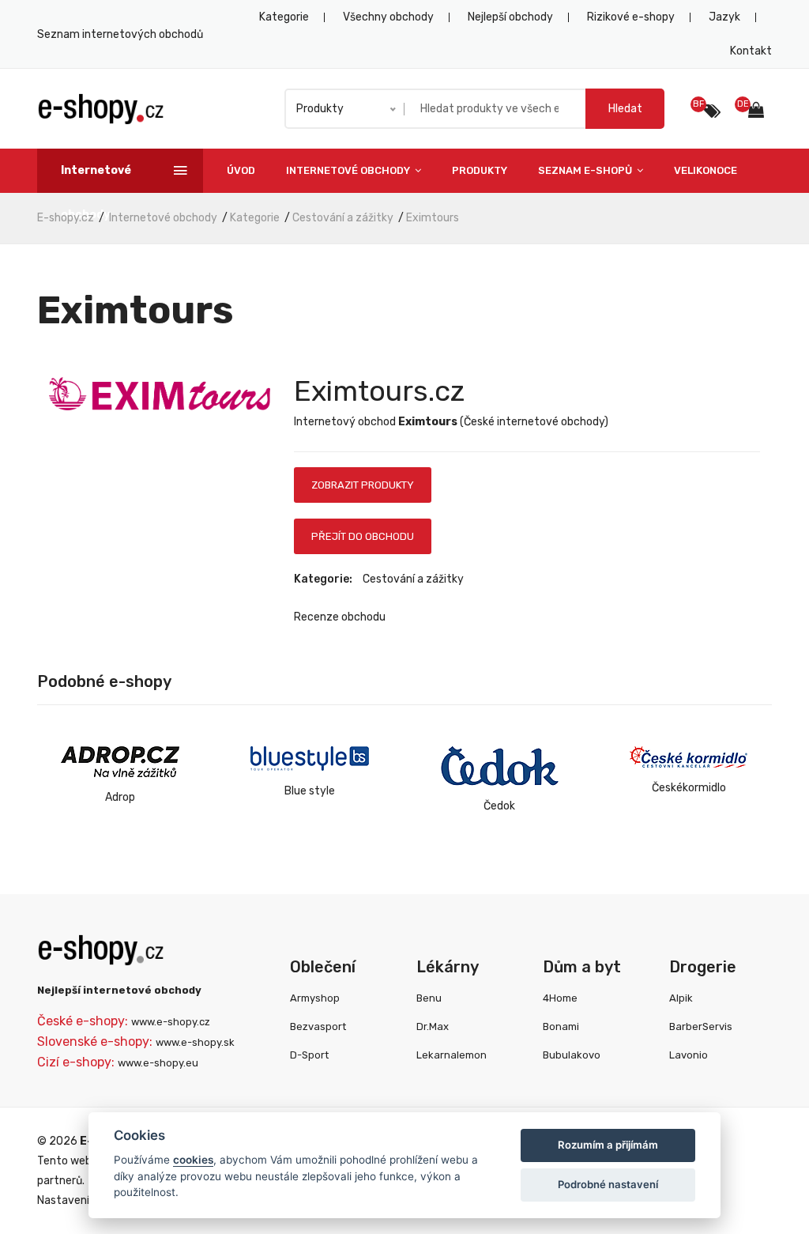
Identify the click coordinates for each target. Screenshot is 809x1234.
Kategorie (284, 17)
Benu (429, 998)
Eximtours (432, 218)
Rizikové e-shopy (631, 17)
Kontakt (751, 51)
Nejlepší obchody (510, 17)
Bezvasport (318, 1026)
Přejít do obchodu (362, 536)
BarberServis (700, 1026)
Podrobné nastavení (608, 1184)
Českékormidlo (689, 787)
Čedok (499, 806)
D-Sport (309, 1055)
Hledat (625, 108)
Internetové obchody (349, 170)
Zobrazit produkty (362, 485)
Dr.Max (432, 1026)
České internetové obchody (534, 421)
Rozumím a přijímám (608, 1144)
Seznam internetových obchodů (120, 34)
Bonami (561, 1026)
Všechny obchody (388, 17)
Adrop (120, 797)
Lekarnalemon (451, 1055)
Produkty (479, 170)
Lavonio (688, 1055)
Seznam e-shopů (586, 170)
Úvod (241, 170)
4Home (560, 998)
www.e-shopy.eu (158, 1063)
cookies (193, 1159)
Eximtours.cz (379, 391)
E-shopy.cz (65, 218)
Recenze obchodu (340, 617)
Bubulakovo (571, 1055)
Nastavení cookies (83, 1200)
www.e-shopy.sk (195, 1042)
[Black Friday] (712, 111)
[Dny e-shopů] (760, 112)
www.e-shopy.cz (170, 1022)
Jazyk (724, 17)
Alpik (681, 998)
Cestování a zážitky (342, 218)
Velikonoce (705, 170)
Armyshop (315, 998)
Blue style (309, 791)
